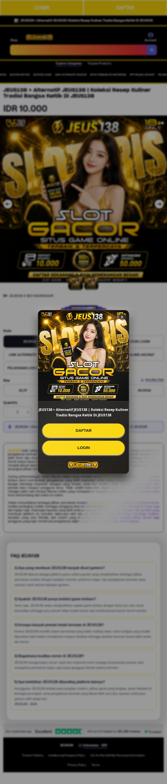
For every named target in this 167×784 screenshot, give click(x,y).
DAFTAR (84, 430)
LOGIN (83, 448)
